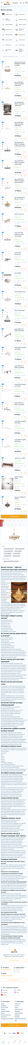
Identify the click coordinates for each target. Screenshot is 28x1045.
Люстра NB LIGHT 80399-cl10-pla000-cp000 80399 (19, 84)
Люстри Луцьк (17, 551)
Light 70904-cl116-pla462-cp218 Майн (19, 403)
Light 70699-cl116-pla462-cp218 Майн (19, 366)
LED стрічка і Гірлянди (6, 1014)
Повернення (17, 1011)
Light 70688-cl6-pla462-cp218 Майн (20, 348)
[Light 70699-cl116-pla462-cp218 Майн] (7, 373)
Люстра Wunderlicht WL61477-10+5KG (20, 198)
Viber (17, 992)
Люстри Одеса (7, 555)
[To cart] (25, 78)
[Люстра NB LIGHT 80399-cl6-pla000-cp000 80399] (7, 129)
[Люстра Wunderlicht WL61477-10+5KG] (7, 204)
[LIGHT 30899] (7, 280)
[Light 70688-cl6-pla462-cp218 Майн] (7, 354)
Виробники (17, 1016)
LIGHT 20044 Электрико (18, 253)
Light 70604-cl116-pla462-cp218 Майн (19, 329)
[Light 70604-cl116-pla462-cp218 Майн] (7, 336)
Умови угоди (17, 1003)
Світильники (3, 1005)
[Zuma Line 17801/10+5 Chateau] (7, 504)
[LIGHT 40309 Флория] (7, 298)
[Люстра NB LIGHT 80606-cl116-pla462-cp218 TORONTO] (7, 186)
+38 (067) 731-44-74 (6, 969)
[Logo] (7, 3)
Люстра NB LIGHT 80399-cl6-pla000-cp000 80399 (19, 124)
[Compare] (2, 68)
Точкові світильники (5, 1011)
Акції (16, 1020)
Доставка (17, 1005)
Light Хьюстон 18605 (20, 458)
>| (19, 524)
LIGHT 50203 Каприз (20, 310)
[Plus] (21, 78)
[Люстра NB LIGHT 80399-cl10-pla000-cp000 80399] (7, 89)
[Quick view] (2, 64)
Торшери (3, 1009)
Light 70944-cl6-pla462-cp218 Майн (20, 440)
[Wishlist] (2, 66)
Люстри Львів (16, 553)
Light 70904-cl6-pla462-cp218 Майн (20, 422)
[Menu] (1, 2)
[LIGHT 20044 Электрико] (7, 259)
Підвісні (2, 1003)
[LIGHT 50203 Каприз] (7, 317)
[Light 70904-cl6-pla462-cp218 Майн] (7, 428)
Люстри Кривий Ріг (19, 548)
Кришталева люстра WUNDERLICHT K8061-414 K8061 (20, 63)
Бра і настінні (4, 1016)
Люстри (2, 1012)
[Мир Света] (14, 950)
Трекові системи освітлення (7, 1018)
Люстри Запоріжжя (8, 548)
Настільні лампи (4, 1007)
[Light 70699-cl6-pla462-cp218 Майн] (7, 391)
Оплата (16, 1007)
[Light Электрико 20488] (7, 483)
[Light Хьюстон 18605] (7, 465)
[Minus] (16, 78)
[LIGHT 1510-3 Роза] (7, 221)
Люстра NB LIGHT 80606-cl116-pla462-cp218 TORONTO (20, 181)
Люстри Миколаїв (8, 551)
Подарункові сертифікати (20, 1018)
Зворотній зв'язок (19, 1012)
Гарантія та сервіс (19, 1009)
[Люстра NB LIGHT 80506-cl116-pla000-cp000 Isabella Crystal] (7, 149)
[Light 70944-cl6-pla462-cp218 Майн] (7, 446)
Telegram (18, 990)
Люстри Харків (16, 555)
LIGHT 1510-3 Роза (19, 214)
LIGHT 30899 (18, 273)
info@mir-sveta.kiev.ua (6, 975)
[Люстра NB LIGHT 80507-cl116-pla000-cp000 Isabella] (7, 168)
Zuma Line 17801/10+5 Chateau (20, 497)
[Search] (23, 3)
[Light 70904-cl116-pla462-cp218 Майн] (7, 410)
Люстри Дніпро (7, 553)
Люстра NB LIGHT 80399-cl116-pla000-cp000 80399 (20, 104)
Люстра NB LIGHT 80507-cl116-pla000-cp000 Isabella (20, 162)
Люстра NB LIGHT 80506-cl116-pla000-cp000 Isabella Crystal (20, 144)
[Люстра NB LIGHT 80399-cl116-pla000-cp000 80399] (7, 109)
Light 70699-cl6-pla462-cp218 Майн (20, 385)
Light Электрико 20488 (19, 477)
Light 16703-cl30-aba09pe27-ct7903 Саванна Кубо (19, 234)
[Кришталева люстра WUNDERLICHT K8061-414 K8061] (7, 69)
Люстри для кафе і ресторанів (11, 561)
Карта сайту (17, 1014)
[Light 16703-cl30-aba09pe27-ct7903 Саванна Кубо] (7, 239)
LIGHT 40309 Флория (20, 291)
